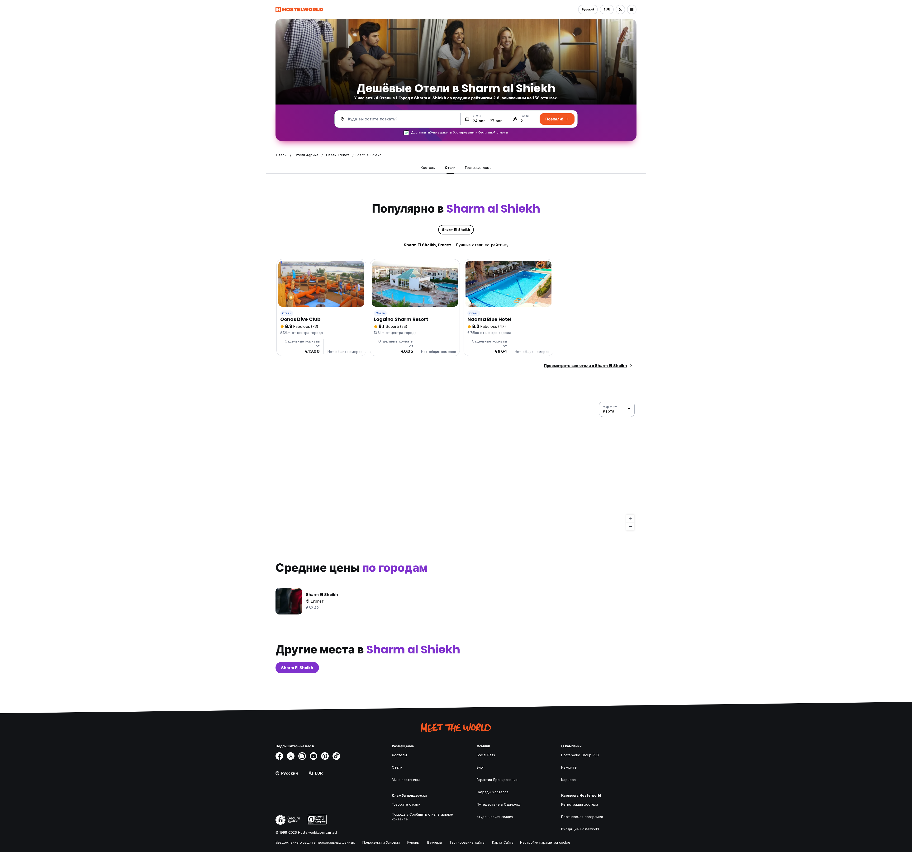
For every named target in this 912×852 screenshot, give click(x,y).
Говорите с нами (406, 804)
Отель (286, 313)
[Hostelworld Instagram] (302, 756)
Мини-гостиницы (406, 780)
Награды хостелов (493, 792)
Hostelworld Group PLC (580, 755)
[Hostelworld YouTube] (313, 756)
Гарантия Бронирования (497, 780)
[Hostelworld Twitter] (290, 756)
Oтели (397, 767)
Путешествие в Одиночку (499, 804)
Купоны (413, 842)
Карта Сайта (502, 842)
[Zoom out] (630, 526)
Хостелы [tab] (428, 168)
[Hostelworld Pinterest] (325, 756)
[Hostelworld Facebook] (279, 756)
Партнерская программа (582, 817)
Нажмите (569, 767)
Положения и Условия (381, 842)
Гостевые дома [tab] (478, 168)
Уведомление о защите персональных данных (315, 842)
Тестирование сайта (466, 842)
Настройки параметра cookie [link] (545, 842)
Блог (480, 767)
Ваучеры (434, 842)
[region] (456, 466)
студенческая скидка (495, 817)
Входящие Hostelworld (580, 829)
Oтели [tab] (450, 168)
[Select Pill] (620, 9)
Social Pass (486, 755)
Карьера (568, 780)
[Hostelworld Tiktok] (336, 756)
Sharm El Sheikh (297, 667)
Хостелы (399, 755)
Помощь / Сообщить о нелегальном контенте (422, 816)
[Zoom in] (630, 519)
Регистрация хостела (579, 804)
